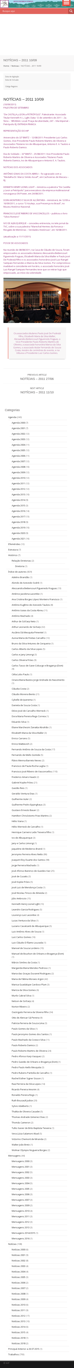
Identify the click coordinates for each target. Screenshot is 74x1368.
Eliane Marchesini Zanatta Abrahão (30, 727)
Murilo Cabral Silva (21, 995)
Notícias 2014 (18, 1326)
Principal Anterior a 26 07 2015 (23, 1348)
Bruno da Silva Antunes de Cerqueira (31, 643)
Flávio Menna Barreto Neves (26, 760)
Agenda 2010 (18, 477)
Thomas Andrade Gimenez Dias (28, 1117)
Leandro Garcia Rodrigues (25, 909)
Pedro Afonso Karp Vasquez (26, 1056)
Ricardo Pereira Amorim (24, 1089)
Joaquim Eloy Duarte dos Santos (28, 859)
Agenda (12, 417)
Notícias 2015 (18, 1332)
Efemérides (14, 544)
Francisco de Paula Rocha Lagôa (28, 765)
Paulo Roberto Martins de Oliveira (29, 1050)
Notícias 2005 (18, 1277)
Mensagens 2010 (20, 1210)
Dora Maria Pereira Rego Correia (29, 716)
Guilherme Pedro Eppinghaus (27, 804)
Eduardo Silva (19, 721)
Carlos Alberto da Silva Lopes (27, 649)
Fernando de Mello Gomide (26, 754)
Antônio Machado (21, 615)
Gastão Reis (18, 788)
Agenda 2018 (18, 522)
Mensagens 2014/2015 (23, 1232)
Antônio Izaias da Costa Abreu (27, 610)
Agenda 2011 (18, 483)
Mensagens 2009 (20, 1205)
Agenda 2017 (18, 516)
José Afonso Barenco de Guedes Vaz (31, 870)
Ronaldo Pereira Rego (23, 1094)
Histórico (12, 555)
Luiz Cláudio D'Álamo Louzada (27, 942)
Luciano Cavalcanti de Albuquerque (30, 926)
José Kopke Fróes (21, 881)
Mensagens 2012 (20, 1221)
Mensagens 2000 (20, 1161)
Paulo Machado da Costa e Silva (28, 1039)
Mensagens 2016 (20, 1238)
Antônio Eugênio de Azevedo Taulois (31, 604)
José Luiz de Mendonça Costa (27, 887)
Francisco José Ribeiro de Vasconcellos (32, 771)
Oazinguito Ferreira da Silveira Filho (30, 1012)
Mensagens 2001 (20, 1166)
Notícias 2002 (18, 1260)
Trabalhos (13, 1354)
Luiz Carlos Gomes (21, 937)
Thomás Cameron (21, 1122)
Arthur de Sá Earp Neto (24, 621)
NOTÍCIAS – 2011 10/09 (23, 99)
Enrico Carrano (19, 738)
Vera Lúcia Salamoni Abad (25, 1133)
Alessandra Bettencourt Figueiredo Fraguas (34, 588)
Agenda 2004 (18, 444)
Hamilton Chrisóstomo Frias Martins (30, 815)
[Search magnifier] (71, 11)
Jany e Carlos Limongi (23, 843)
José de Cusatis (20, 876)
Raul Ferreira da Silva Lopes (26, 1083)
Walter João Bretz (21, 1144)
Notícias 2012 (18, 1315)
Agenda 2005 (18, 450)
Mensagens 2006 (20, 1194)
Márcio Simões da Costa (24, 962)
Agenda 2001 (18, 428)
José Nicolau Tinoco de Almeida (28, 892)
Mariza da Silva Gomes (24, 990)
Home (6, 66)
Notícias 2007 (18, 1288)
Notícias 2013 (18, 1321)
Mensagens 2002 (20, 1172)
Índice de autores (17, 571)
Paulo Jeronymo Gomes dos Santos (30, 1034)
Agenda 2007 (18, 461)
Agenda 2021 (18, 538)
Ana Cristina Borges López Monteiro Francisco (35, 599)
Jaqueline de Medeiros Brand (27, 848)
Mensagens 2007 (20, 1199)
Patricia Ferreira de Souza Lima (28, 1023)
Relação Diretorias (21, 560)
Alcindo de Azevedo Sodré (25, 582)
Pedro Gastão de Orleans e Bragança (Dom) (34, 1061)
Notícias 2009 (18, 1299)
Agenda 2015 (18, 505)
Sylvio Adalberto (20, 1106)
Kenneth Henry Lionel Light (26, 904)
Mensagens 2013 (20, 1227)
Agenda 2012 (18, 488)
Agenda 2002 (18, 433)
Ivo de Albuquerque (22, 837)
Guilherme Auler (20, 799)
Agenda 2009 (18, 472)
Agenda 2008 (18, 466)
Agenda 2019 (18, 527)
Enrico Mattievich (20, 743)
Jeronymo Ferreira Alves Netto (27, 854)
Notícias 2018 (18, 1337)
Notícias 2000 (18, 1249)
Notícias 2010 (18, 1304)
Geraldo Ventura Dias (23, 793)
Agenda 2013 (18, 494)
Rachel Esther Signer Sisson (26, 1078)
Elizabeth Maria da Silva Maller (28, 732)
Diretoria (19, 566)
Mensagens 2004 (20, 1183)
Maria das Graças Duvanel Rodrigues (31, 973)
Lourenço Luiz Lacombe (24, 915)
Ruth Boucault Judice (22, 1100)
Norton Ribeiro (19, 1006)
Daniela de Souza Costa (24, 705)
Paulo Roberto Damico (23, 1045)
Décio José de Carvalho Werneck (29, 710)
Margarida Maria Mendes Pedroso (30, 968)
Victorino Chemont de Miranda (27, 1139)
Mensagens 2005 (20, 1188)
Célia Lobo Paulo (20, 674)
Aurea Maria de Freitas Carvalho (28, 637)
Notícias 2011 (18, 1310)
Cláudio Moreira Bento (23, 694)
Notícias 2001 (18, 1255)
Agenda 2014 (18, 499)
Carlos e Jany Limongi (23, 654)
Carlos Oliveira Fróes (22, 660)
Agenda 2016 (18, 511)
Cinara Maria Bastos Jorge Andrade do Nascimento (38, 679)
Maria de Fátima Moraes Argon (28, 979)
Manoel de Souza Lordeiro (25, 948)
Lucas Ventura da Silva (23, 920)
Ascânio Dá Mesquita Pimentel (27, 632)
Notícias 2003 (18, 1266)
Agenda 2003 (18, 439)
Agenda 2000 (18, 422)
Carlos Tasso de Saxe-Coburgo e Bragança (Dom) (37, 665)
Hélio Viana (18, 821)
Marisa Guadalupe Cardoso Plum (29, 984)
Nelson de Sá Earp (21, 1001)
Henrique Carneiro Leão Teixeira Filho (31, 832)
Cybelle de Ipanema (22, 699)
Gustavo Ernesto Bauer (24, 810)
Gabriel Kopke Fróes (22, 782)
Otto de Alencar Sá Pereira (25, 1017)
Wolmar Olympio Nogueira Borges (29, 1150)
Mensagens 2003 (20, 1177)
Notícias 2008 (18, 1293)
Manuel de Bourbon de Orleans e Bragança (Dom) (38, 953)
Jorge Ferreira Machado (24, 865)
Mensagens (14, 1155)
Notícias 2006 (18, 1282)
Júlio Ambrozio (19, 898)
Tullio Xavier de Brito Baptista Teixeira (31, 1128)
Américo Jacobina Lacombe (26, 593)
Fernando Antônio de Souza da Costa (31, 749)
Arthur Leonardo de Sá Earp (26, 626)
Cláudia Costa (19, 688)
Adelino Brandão (20, 577)
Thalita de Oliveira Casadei (26, 1111)
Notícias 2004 (18, 1271)
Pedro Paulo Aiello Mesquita (26, 1067)
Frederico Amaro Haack (24, 777)
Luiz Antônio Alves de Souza (26, 931)
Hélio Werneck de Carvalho (26, 826)
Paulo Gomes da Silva (23, 1028)
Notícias (15, 66)
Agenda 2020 (18, 533)
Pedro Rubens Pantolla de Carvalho (30, 1072)
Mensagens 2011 (20, 1216)
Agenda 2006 (18, 455)
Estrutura (13, 549)
